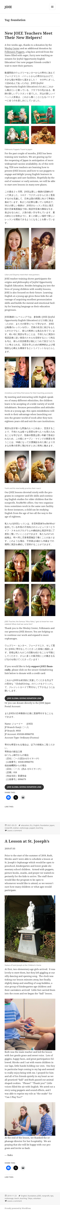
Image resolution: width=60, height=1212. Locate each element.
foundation (44, 825)
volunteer (37, 1198)
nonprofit (8, 828)
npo (51, 1195)
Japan (52, 825)
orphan (16, 828)
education (25, 825)
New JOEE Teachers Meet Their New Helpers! (28, 35)
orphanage (24, 828)
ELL (31, 825)
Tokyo (30, 1198)
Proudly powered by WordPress (18, 1208)
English (36, 825)
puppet (32, 828)
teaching (39, 828)
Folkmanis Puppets (14, 51)
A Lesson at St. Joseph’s (27, 841)
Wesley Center (12, 48)
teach (16, 1198)
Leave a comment (14, 830)
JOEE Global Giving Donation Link (24, 698)
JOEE (8, 7)
